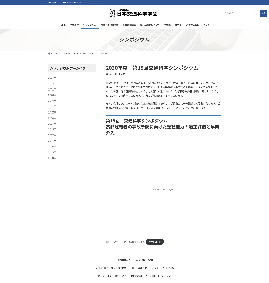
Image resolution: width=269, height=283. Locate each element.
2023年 (52, 83)
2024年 (52, 77)
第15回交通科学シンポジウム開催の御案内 (125, 242)
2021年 (52, 89)
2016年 (52, 117)
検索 (264, 13)
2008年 (52, 157)
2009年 (52, 152)
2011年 (52, 140)
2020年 (52, 94)
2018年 (52, 106)
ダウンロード (155, 242)
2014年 (52, 123)
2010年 (52, 146)
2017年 (52, 112)
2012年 (52, 134)
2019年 (52, 100)
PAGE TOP (259, 272)
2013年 (52, 129)
